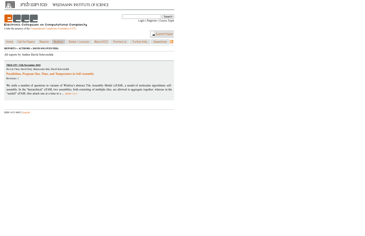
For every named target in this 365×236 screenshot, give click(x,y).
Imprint (26, 112)
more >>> (71, 93)
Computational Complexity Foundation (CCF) (53, 28)
